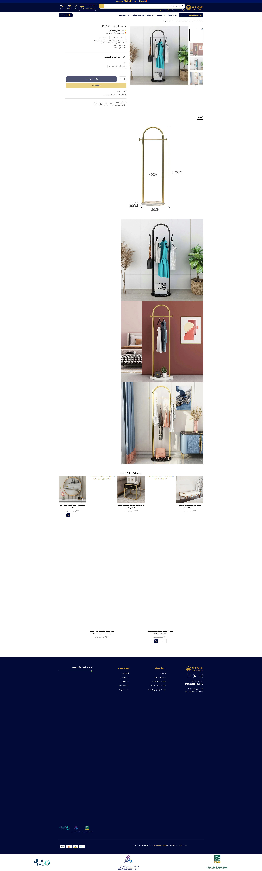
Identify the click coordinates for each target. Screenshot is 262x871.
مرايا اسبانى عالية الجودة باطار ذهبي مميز (72, 507)
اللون (124, 63)
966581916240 (89, 8)
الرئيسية (200, 21)
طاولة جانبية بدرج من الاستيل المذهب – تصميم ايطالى (131, 507)
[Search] (101, 6)
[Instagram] (106, 104)
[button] (76, 7)
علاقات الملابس (184, 21)
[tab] (200, 118)
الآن (116, 105)
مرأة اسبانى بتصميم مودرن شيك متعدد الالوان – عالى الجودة (102, 633)
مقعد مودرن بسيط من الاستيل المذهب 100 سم (189, 507)
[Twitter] (111, 104)
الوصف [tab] (200, 117)
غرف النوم (193, 21)
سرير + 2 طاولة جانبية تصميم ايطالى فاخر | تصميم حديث (160, 633)
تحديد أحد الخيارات (192, 490)
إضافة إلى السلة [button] (162, 553)
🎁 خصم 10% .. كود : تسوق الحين (131, 1)
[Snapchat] (101, 104)
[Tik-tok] (96, 104)
